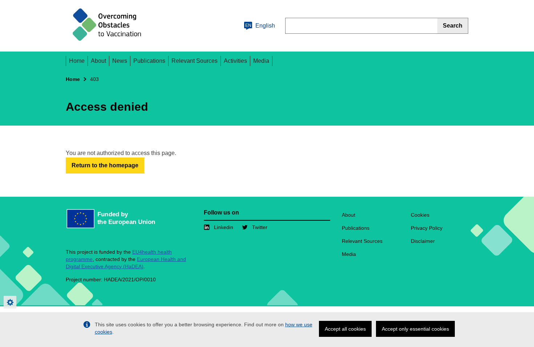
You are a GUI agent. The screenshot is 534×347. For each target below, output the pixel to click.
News (119, 61)
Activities (235, 61)
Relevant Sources (194, 61)
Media (261, 61)
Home (77, 61)
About (98, 61)
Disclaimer (423, 241)
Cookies (420, 215)
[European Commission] (109, 26)
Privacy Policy (426, 228)
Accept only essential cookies (415, 329)
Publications (149, 61)
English (260, 26)
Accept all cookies (345, 329)
